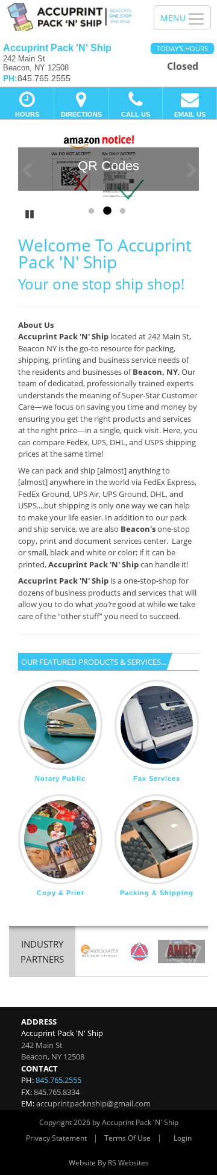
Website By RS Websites (109, 1163)
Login (183, 1138)
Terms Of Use (127, 1138)
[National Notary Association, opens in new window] (139, 951)
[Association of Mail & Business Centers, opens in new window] (181, 951)
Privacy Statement (56, 1138)
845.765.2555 (58, 1080)
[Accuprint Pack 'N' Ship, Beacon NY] (70, 17)
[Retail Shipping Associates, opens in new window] (99, 951)
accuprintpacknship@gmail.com (93, 1103)
